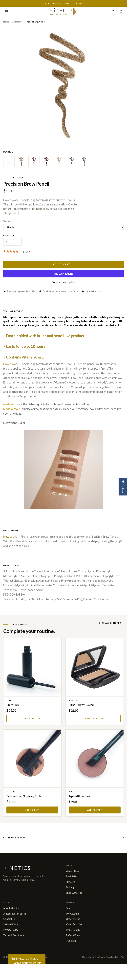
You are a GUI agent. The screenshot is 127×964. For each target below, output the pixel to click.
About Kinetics (11, 908)
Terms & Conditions (13, 935)
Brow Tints (12, 704)
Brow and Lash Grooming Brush (23, 796)
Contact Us (9, 919)
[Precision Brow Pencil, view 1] (9, 161)
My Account (72, 913)
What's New (72, 871)
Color (7, 221)
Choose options (32, 718)
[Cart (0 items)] (121, 11)
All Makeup (17, 22)
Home (6, 22)
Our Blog (71, 940)
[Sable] (71, 161)
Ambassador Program (14, 913)
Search (69, 908)
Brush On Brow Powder (81, 704)
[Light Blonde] (59, 161)
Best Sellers (72, 876)
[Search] (113, 11)
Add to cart (63, 264)
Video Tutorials (74, 924)
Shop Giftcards (74, 892)
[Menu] (6, 11)
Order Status (73, 919)
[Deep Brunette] (46, 161)
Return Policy (10, 924)
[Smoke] (84, 161)
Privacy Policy (10, 929)
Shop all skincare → (111, 623)
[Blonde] (21, 161)
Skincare (70, 881)
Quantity (8, 235)
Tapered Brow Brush (80, 796)
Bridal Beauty (73, 929)
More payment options (64, 282)
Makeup (70, 887)
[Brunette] (34, 161)
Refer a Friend (73, 935)
